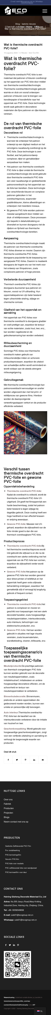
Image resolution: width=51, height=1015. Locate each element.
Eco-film (36, 52)
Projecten (8, 812)
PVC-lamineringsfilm (13, 854)
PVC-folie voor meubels (14, 863)
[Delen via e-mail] (43, 760)
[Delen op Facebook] (8, 760)
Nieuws (24, 52)
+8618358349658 (27, 3)
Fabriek (7, 803)
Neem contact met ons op (16, 821)
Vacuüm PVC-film (12, 859)
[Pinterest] (18, 945)
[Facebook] (6, 945)
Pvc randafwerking (12, 850)
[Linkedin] (14, 945)
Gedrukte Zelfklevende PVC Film (18, 846)
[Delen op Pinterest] (25, 760)
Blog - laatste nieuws (25, 23)
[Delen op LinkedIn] (34, 760)
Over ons (8, 799)
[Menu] (43, 10)
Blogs (6, 817)
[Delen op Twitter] (17, 760)
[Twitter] (10, 945)
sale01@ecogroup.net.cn (25, 1)
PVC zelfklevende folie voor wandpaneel (21, 868)
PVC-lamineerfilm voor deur (16, 872)
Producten (9, 808)
